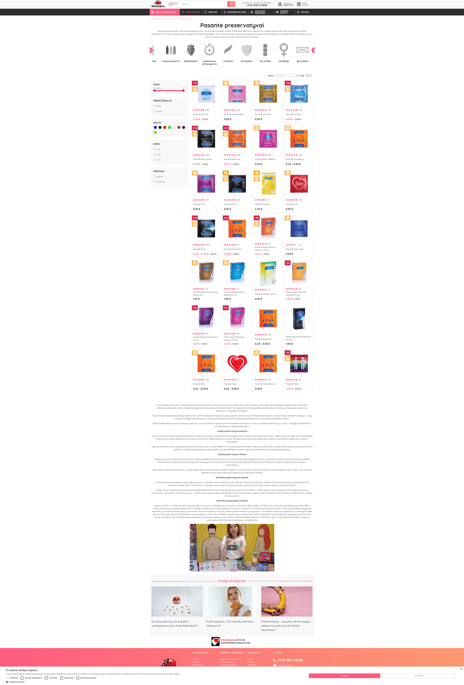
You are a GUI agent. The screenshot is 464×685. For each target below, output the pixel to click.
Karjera (196, 662)
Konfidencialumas (228, 665)
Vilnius (250, 659)
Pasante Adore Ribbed (265, 159)
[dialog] (232, 676)
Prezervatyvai (168, 18)
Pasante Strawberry (295, 159)
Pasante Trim (199, 204)
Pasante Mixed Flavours (265, 384)
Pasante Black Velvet (202, 159)
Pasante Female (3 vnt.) (265, 294)
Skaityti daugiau (174, 674)
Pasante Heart (230, 384)
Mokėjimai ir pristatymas (231, 659)
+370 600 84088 (257, 5)
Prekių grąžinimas (228, 662)
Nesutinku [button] (419, 676)
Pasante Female (262, 204)
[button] (165, 12)
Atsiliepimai (198, 665)
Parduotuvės (253, 652)
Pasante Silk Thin (200, 114)
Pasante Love (292, 204)
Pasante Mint (199, 384)
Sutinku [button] (344, 676)
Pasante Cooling (293, 114)
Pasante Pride (292, 384)
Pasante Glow (199, 249)
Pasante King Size (263, 114)
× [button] (461, 669)
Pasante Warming (232, 159)
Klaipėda (252, 665)
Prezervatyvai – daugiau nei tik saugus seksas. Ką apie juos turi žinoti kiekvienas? (286, 626)
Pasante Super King (294, 249)
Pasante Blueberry (263, 339)
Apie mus (197, 659)
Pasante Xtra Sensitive (234, 114)
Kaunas (251, 662)
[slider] (154, 90)
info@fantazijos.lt (286, 665)
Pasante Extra (230, 204)
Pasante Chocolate (232, 249)
